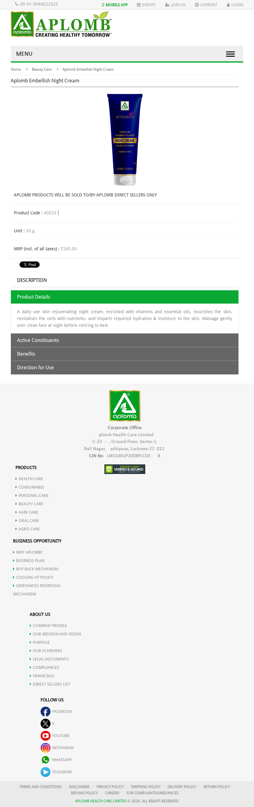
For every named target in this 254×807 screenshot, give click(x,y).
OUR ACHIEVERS (47, 650)
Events (149, 4)
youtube (61, 735)
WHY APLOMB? (29, 552)
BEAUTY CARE (31, 504)
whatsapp (62, 759)
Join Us (178, 4)
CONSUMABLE (31, 487)
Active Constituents (38, 340)
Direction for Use (35, 368)
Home (16, 69)
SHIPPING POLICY (146, 787)
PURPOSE (41, 642)
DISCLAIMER (79, 787)
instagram (63, 747)
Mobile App (117, 4)
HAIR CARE (28, 512)
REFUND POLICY (84, 793)
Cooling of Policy (34, 577)
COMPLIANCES (46, 667)
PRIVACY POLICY (110, 787)
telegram (62, 772)
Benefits (26, 354)
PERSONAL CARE (33, 495)
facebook (62, 711)
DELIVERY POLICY (182, 787)
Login (237, 4)
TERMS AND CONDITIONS (41, 787)
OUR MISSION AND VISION (57, 634)
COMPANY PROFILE (50, 625)
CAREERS (112, 793)
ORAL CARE (29, 520)
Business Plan (30, 560)
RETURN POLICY (217, 787)
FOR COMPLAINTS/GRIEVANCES (152, 793)
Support (208, 4)
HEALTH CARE (31, 478)
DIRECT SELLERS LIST (51, 684)
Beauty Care (41, 69)
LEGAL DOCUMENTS (51, 659)
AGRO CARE (29, 529)
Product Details (33, 297)
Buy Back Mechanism (37, 569)
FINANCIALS (43, 675)
